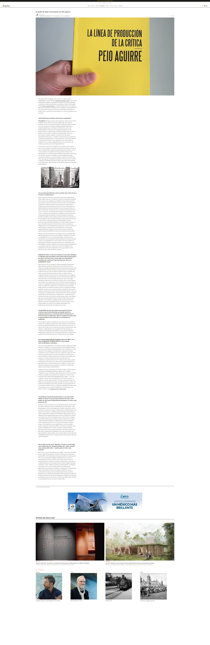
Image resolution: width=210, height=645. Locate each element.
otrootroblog (56, 15)
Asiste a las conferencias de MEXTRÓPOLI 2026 (105, 0)
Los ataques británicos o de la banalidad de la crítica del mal (48, 600)
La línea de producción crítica (62, 100)
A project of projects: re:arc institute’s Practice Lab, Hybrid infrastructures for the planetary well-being (130, 563)
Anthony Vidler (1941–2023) (76, 600)
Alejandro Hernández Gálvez (45, 15)
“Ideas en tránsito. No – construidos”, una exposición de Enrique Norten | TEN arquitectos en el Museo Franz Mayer (62, 563)
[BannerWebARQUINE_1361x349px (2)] (105, 511)
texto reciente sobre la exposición (51, 339)
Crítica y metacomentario (48, 106)
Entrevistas (38, 561)
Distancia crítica (108, 600)
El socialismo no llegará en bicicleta (147, 600)
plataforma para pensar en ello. (58, 389)
